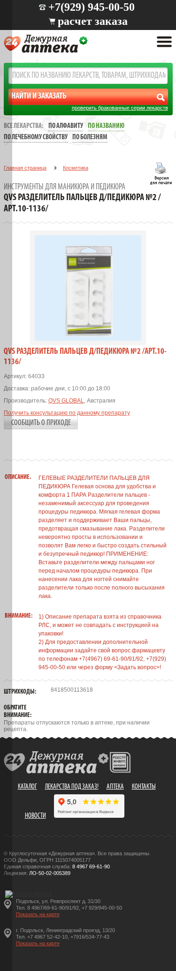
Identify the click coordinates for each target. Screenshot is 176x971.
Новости (35, 816)
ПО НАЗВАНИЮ (106, 126)
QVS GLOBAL (66, 400)
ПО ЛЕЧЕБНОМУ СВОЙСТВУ (36, 137)
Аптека (115, 787)
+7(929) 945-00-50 (91, 7)
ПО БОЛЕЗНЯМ (89, 137)
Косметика (75, 168)
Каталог (27, 787)
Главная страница (25, 168)
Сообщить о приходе (41, 423)
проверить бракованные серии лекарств (120, 108)
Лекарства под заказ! (72, 787)
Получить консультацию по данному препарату (67, 413)
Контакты (144, 787)
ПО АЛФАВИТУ (65, 126)
